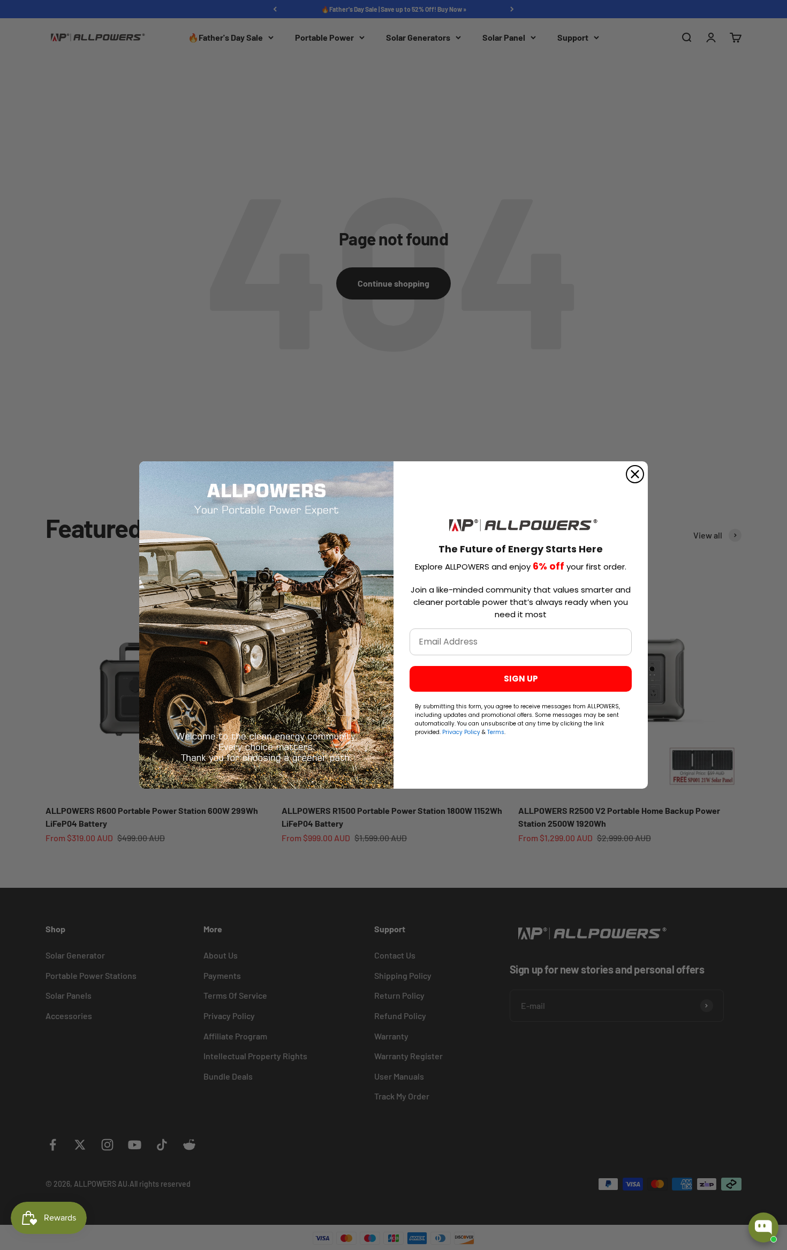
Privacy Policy (462, 732)
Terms (495, 732)
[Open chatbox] (763, 1227)
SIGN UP (521, 678)
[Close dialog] (635, 474)
